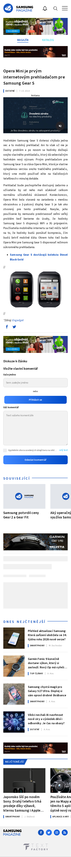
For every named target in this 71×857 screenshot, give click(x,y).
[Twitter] (49, 832)
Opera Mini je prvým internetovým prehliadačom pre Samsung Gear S (34, 77)
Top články (36, 673)
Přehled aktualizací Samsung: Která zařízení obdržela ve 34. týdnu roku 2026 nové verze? (47, 635)
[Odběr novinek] (45, 9)
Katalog (48, 40)
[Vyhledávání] (55, 8)
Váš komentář (11, 407)
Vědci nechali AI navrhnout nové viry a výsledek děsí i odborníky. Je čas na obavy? (46, 719)
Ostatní (10, 91)
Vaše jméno (9, 374)
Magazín (23, 40)
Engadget (18, 320)
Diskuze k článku (15, 361)
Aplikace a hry (60, 816)
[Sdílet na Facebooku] (6, 327)
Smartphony (37, 645)
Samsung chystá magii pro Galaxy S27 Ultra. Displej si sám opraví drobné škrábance (47, 691)
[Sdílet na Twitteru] (14, 327)
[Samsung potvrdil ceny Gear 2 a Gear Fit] (24, 496)
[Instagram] (57, 832)
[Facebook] (41, 832)
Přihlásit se (35, 400)
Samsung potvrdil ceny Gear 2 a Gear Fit (21, 515)
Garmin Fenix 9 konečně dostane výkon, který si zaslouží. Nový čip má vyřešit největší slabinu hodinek (47, 663)
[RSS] (65, 832)
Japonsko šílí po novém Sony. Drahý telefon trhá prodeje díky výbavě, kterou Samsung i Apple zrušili (22, 803)
